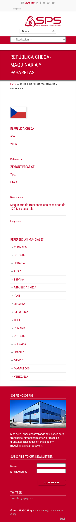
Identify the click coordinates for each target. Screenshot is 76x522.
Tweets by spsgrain (21, 498)
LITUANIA (19, 303)
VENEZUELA (21, 376)
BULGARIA (20, 344)
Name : (14, 466)
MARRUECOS (22, 368)
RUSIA (17, 271)
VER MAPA (20, 247)
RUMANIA (19, 328)
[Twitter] (44, 2)
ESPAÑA (19, 279)
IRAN (17, 295)
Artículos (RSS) (40, 510)
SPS (42, 21)
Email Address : (19, 471)
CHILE (17, 320)
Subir (63, 518)
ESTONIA (19, 255)
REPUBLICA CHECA (25, 287)
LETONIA (19, 352)
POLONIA (19, 336)
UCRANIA (19, 263)
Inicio (13, 84)
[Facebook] (40, 2)
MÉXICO (18, 360)
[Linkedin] (37, 2)
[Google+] (48, 2)
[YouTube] (53, 2)
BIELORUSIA (21, 311)
